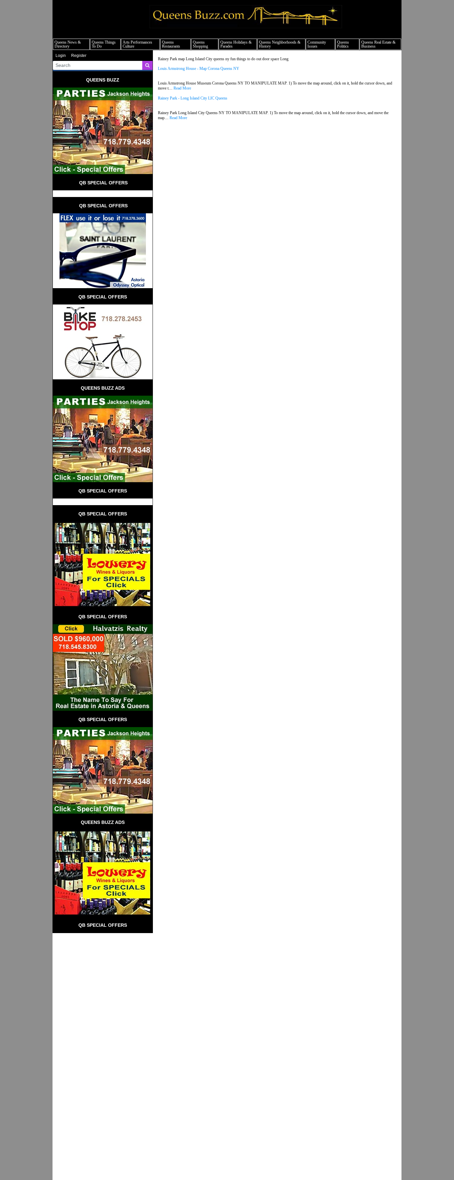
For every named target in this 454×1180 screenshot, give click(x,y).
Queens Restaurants (171, 44)
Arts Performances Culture (137, 44)
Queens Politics (343, 44)
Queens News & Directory (68, 44)
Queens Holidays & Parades (236, 44)
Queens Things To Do (104, 44)
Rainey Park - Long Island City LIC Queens (192, 98)
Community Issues (316, 44)
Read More (182, 88)
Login (61, 55)
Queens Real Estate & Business (378, 44)
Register (78, 55)
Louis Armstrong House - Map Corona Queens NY (198, 69)
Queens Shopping (200, 44)
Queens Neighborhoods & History (279, 44)
